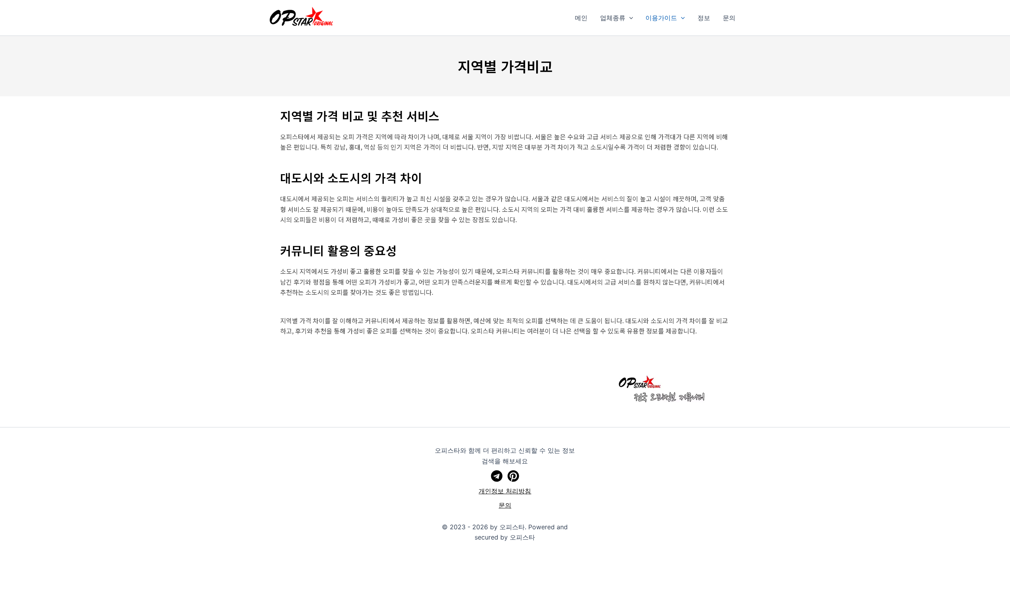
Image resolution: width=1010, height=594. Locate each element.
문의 (729, 18)
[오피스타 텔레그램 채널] (497, 476)
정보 (704, 18)
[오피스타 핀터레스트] (513, 476)
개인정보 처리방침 (505, 491)
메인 (581, 18)
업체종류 (612, 18)
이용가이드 (661, 18)
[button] (629, 18)
